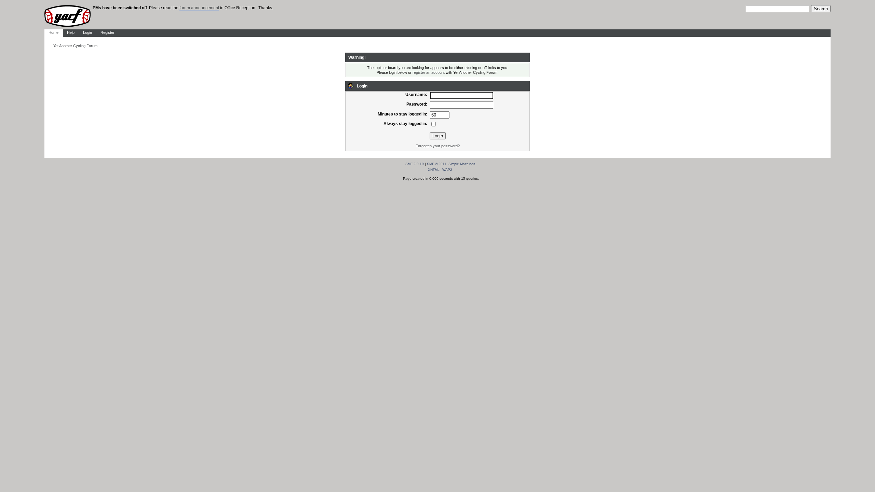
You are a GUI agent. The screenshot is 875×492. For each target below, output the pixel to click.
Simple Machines (461, 164)
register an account (429, 72)
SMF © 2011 (436, 164)
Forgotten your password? (438, 146)
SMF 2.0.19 (414, 164)
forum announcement (199, 7)
